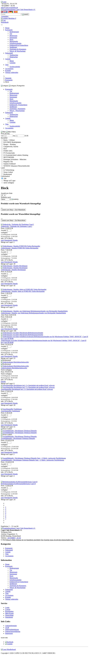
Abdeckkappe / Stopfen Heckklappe (13, 270)
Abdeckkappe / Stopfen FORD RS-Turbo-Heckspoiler (19, 248)
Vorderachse (14, 55)
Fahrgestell (9, 53)
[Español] (16, 12)
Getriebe (12, 63)
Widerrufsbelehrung (12, 629)
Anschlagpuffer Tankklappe (10, 411)
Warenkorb (9, 617)
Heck (11, 39)
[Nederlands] (5, 12)
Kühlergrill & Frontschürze (19, 45)
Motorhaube (14, 41)
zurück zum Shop (7, 210)
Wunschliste (9, 615)
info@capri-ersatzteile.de (9, 8)
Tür (11, 34)
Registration (9, 611)
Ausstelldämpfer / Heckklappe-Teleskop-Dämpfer (18, 438)
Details (15, 240)
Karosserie (8, 30)
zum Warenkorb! (7, 240)
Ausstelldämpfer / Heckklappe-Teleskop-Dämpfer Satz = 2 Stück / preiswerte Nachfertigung (32, 460)
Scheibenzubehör (15, 43)
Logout (7, 609)
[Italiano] (13, 12)
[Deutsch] (10, 12)
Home (7, 28)
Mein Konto (9, 613)
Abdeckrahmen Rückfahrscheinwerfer (14, 368)
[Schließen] (2, 208)
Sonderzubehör (15, 67)
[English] (2, 12)
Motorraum (13, 36)
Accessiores (9, 69)
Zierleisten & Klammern (18, 49)
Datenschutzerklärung (12, 631)
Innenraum (13, 37)
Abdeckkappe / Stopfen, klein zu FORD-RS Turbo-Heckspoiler (23, 291)
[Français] (8, 12)
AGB (7, 627)
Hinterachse (14, 57)
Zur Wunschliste (20, 220)
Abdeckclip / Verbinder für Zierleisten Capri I (16, 226)
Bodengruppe (14, 32)
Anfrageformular (11, 626)
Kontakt (8, 70)
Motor (12, 61)
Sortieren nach (6, 197)
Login (7, 607)
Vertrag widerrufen (11, 72)
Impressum (9, 633)
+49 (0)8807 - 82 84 (14, 538)
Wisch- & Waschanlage (18, 51)
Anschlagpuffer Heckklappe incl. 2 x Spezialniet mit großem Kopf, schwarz (27, 389)
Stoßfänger (13, 47)
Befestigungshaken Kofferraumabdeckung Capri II (18, 484)
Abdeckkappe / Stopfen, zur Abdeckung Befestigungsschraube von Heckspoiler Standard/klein (33, 313)
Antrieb (7, 59)
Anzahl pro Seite (6, 193)
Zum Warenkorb (20, 210)
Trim (6, 65)
